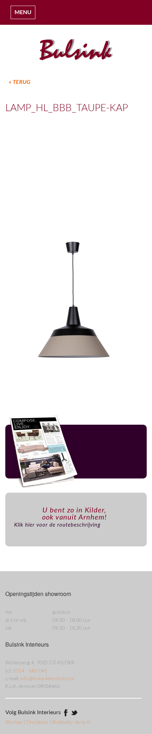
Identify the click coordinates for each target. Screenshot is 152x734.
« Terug (19, 82)
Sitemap (14, 722)
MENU (22, 12)
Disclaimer (38, 722)
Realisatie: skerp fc (72, 722)
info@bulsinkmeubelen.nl (47, 678)
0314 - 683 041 (30, 671)
